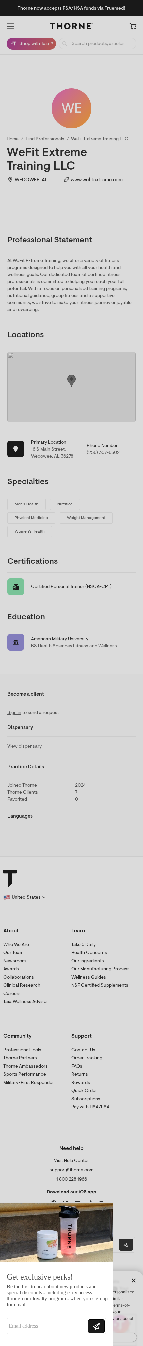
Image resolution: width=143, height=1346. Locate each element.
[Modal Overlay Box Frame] (56, 1274)
